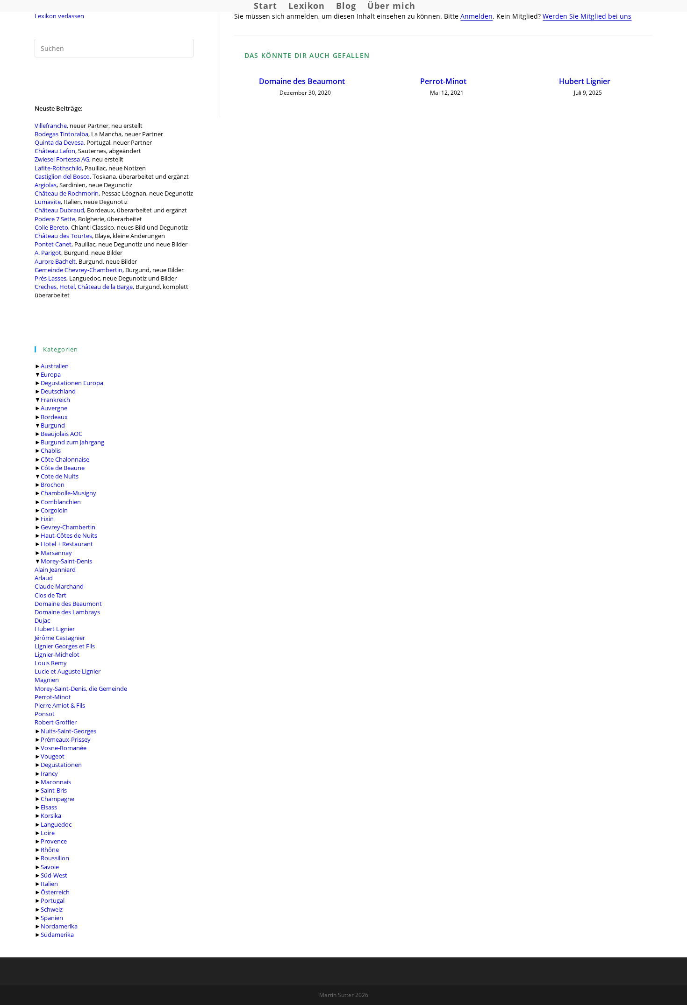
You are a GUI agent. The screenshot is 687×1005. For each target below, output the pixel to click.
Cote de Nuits (60, 476)
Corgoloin (54, 510)
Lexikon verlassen (59, 16)
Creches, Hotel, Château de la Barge (84, 286)
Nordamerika (59, 926)
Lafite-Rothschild (58, 168)
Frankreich (55, 399)
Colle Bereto (51, 227)
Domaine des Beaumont (68, 603)
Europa (51, 374)
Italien (49, 883)
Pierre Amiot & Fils (60, 705)
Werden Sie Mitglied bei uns (587, 16)
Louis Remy (51, 663)
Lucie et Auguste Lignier (67, 671)
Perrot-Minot (53, 697)
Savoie (50, 867)
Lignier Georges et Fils (65, 646)
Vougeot (52, 756)
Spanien (52, 918)
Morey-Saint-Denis (66, 561)
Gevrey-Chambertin (68, 527)
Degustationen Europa (72, 383)
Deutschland (58, 391)
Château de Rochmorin (67, 193)
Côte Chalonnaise (65, 459)
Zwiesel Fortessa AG (62, 159)
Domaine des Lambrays (67, 612)
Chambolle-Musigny (68, 493)
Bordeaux (54, 417)
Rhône (50, 849)
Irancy (49, 773)
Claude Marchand (59, 586)
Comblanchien (61, 502)
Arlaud (44, 578)
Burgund (53, 425)
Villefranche (51, 125)
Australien (55, 366)
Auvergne (54, 408)
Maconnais (56, 782)
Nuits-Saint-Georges (68, 731)
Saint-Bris (54, 790)
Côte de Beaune (63, 468)
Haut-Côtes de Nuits (69, 535)
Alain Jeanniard (55, 569)
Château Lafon (55, 151)
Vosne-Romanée (63, 748)
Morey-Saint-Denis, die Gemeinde (81, 688)
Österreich (55, 892)
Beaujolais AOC (61, 433)
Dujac (42, 620)
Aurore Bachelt (55, 261)
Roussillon (55, 858)
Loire (48, 833)
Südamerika (57, 934)
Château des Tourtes (63, 236)
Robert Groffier (56, 722)
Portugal (52, 900)
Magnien (47, 679)
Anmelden (476, 16)
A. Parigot (48, 252)
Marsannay (56, 552)
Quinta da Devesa (59, 142)
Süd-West (54, 875)
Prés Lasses (50, 278)
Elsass (49, 807)
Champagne (57, 798)
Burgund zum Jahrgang (72, 442)
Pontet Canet (53, 244)
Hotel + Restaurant (67, 544)
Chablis (51, 450)
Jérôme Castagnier (60, 637)
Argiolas (46, 185)
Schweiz (52, 909)
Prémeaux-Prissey (66, 739)
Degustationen (61, 764)
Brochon (52, 484)
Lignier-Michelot (57, 654)
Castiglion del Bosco (62, 176)
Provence (54, 841)
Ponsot (45, 714)
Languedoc (56, 824)
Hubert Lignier (55, 629)
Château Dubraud (59, 210)
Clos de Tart (50, 595)
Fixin (47, 518)
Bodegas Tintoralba (61, 134)
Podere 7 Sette (55, 219)
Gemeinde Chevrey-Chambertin (78, 270)
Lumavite (48, 201)
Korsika (51, 815)
